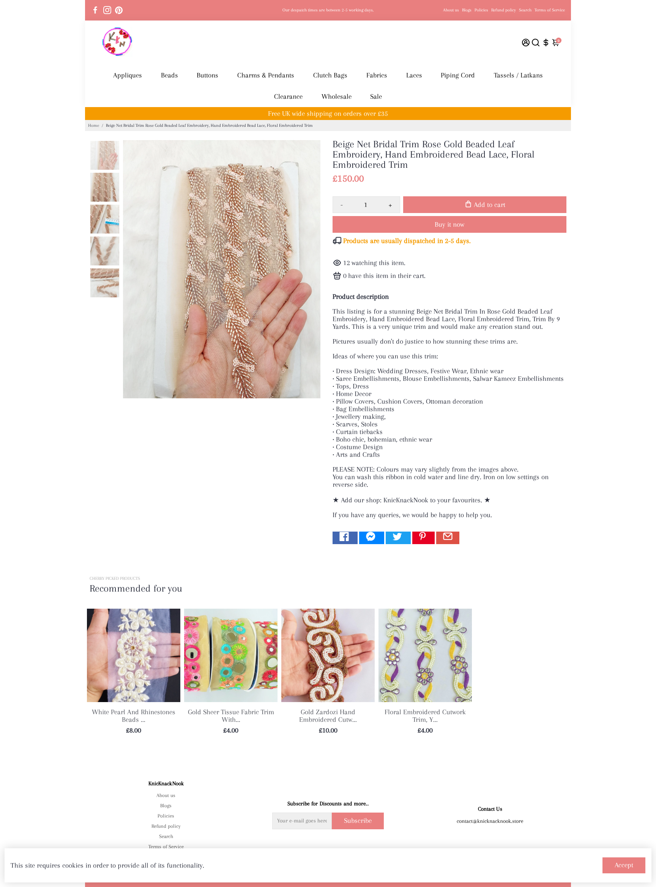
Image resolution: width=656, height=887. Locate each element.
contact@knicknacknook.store (490, 821)
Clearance (288, 96)
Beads (169, 75)
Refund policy (503, 10)
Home (93, 125)
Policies (481, 10)
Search (525, 10)
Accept (624, 865)
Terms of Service (550, 10)
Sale (376, 96)
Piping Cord (458, 75)
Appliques (127, 75)
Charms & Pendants (265, 75)
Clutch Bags (330, 75)
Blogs (467, 10)
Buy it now (449, 224)
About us (451, 10)
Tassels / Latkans (518, 75)
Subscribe (358, 820)
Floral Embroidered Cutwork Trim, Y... (425, 715)
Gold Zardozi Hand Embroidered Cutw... (328, 715)
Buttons (207, 75)
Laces (414, 75)
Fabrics (376, 75)
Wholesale (337, 96)
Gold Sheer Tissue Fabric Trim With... (231, 715)
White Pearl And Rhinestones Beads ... (133, 715)
